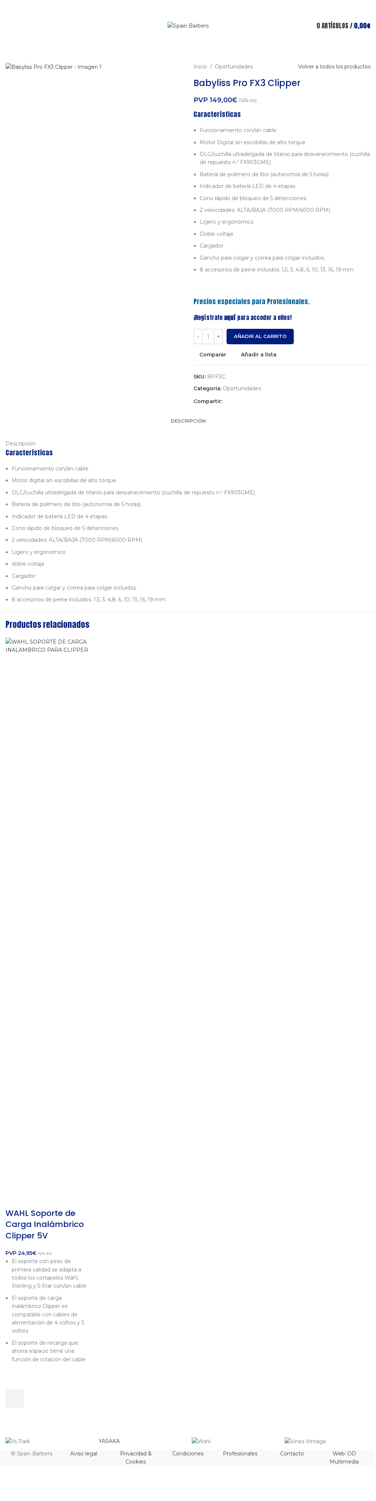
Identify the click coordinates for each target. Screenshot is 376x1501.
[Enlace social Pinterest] (244, 401)
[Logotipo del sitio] (188, 25)
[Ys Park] (48, 1441)
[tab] (188, 420)
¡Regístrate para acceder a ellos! (243, 317)
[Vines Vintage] (327, 1441)
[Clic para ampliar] (19, 57)
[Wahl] (234, 1441)
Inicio (200, 66)
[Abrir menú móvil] (8, 25)
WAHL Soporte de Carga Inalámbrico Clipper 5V (45, 1224)
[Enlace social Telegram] (270, 401)
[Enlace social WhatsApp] (261, 401)
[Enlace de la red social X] (235, 401)
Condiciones (187, 1453)
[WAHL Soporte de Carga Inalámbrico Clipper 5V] (47, 913)
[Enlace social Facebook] (226, 401)
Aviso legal (83, 1453)
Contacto (292, 1453)
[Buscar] (188, 46)
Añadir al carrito (260, 336)
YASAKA (109, 1441)
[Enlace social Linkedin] (253, 401)
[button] (15, 1398)
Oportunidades (234, 66)
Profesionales (240, 1453)
